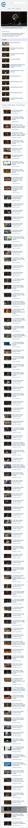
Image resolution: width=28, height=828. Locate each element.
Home (9, 8)
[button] (14, 18)
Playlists (18, 8)
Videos (13, 8)
